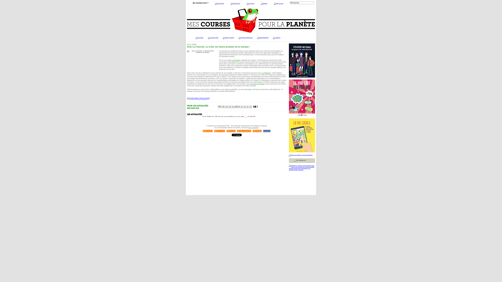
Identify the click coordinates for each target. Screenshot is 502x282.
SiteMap (257, 131)
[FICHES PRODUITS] (246, 38)
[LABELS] (276, 38)
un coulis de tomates (257, 84)
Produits (231, 131)
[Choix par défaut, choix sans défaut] (302, 155)
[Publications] (235, 3)
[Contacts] (250, 3)
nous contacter (253, 128)
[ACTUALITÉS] (213, 38)
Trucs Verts (219, 131)
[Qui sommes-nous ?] (200, 3)
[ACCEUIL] (200, 38)
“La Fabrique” (266, 73)
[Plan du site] (278, 3)
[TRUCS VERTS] (228, 38)
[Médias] (264, 3)
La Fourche (236, 60)
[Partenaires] (219, 3)
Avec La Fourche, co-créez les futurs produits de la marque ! (218, 47)
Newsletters (244, 131)
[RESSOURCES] (263, 38)
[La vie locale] (302, 135)
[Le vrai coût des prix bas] (302, 98)
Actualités (207, 131)
